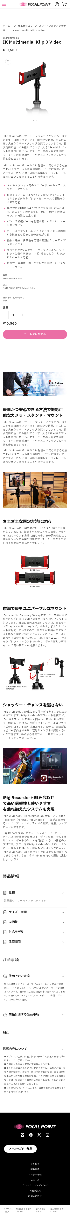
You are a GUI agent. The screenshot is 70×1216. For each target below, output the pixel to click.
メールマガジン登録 (20, 1149)
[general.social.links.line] (22, 1135)
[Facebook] (31, 1135)
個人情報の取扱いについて (58, 1210)
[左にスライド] (33, 120)
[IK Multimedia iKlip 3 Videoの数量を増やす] (22, 315)
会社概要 (35, 1164)
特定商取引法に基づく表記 (23, 1210)
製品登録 (35, 1169)
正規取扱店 (35, 1190)
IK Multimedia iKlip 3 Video (28, 30)
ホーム (6, 26)
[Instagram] (47, 1135)
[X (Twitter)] (39, 1135)
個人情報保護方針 (40, 1210)
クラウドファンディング (35, 1185)
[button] (35, 893)
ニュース (35, 1180)
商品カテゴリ (25, 26)
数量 (5, 308)
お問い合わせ (35, 1196)
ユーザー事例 (35, 1174)
